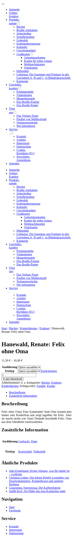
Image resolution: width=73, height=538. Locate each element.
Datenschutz (23, 146)
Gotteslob (22, 40)
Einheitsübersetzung (28, 43)
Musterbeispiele (25, 98)
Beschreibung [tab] (17, 392)
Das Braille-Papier (27, 105)
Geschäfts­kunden (15, 246)
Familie (41, 386)
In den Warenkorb (12, 379)
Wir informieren (25, 126)
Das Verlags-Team (27, 115)
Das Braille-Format (27, 101)
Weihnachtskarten (34, 64)
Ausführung (9, 367)
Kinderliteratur (28, 328)
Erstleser (44, 328)
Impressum (22, 143)
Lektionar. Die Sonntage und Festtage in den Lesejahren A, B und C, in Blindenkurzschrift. (43, 76)
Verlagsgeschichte (27, 122)
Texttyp (9, 371)
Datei (34, 441)
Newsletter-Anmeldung (23, 158)
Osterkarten (31, 67)
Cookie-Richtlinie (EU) (25, 151)
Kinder (51, 386)
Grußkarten (23, 54)
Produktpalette (25, 91)
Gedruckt (23, 441)
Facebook (15, 510)
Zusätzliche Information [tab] (23, 395)
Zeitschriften (23, 33)
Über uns (12, 269)
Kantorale (22, 81)
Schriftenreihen (25, 36)
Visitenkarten (24, 95)
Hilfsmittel (22, 71)
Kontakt (21, 136)
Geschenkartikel (26, 50)
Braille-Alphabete (26, 30)
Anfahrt (21, 139)
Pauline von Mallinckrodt (31, 119)
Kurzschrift (25, 451)
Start (4, 328)
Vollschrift (39, 451)
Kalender (21, 47)
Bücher (20, 26)
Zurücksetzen (49, 371)
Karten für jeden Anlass (38, 61)
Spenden (14, 163)
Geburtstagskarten (34, 57)
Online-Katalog (13, 14)
